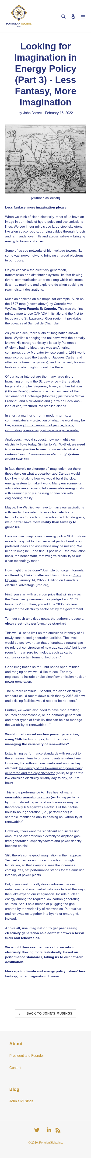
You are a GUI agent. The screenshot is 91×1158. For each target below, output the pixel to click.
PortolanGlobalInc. (51, 1142)
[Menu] (83, 16)
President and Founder (26, 1055)
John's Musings (21, 1101)
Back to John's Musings (49, 1013)
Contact (15, 1068)
